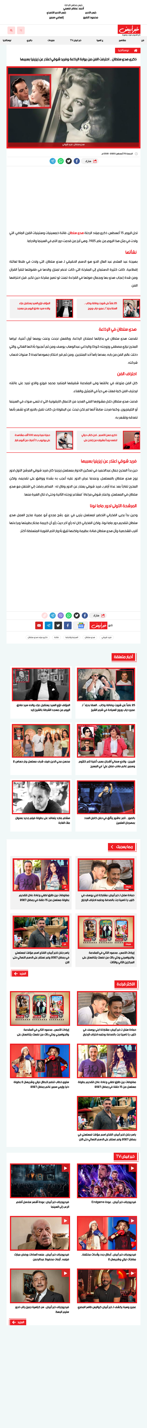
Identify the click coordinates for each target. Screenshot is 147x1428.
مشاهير (122, 40)
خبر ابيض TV (75, 40)
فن (142, 40)
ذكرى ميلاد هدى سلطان (37, 637)
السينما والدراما (71, 637)
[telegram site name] (48, 625)
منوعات (51, 40)
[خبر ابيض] (129, 29)
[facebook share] (77, 161)
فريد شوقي (107, 637)
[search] (11, 30)
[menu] (21, 30)
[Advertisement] (73, 198)
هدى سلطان (90, 637)
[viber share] (53, 161)
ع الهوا (100, 40)
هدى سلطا (77, 233)
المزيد (23, 974)
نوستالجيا (7, 40)
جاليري (29, 40)
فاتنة (56, 637)
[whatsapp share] (61, 161)
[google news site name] (81, 625)
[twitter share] (69, 161)
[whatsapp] (45, 615)
